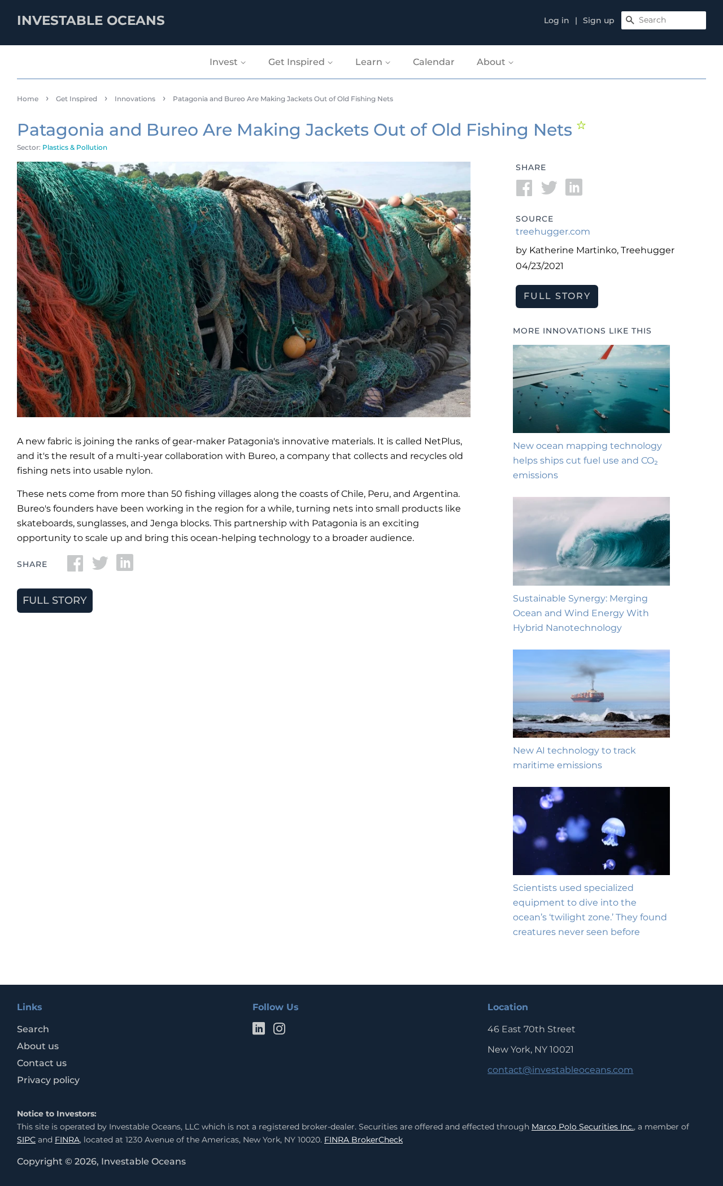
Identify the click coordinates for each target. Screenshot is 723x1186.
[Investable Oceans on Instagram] (279, 1030)
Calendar (434, 62)
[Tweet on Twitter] (100, 566)
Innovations (135, 98)
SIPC (26, 1140)
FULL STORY (55, 600)
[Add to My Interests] (583, 125)
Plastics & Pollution (74, 147)
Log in (556, 20)
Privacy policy (48, 1080)
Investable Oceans (143, 1161)
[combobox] (663, 20)
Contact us (42, 1063)
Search (33, 1029)
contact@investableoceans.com (560, 1069)
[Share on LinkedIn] (124, 566)
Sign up (599, 20)
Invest (225, 62)
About (492, 62)
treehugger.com (553, 231)
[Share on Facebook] (75, 566)
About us (38, 1046)
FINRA (67, 1140)
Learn (370, 62)
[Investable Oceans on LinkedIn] (258, 1030)
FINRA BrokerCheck (363, 1140)
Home (27, 98)
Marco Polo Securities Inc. (583, 1127)
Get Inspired (297, 62)
